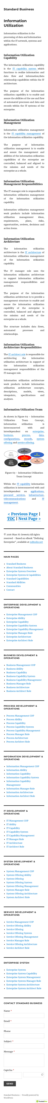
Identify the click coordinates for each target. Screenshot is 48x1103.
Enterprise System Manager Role (23, 981)
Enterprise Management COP (21, 614)
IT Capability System (17, 831)
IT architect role (16, 354)
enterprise (38, 431)
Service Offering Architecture (21, 944)
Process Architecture (17, 738)
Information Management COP (22, 766)
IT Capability (13, 828)
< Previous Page (23, 514)
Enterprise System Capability (21, 973)
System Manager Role (17, 890)
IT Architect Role (15, 846)
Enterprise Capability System (21, 625)
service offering (25, 442)
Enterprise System (16, 969)
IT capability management (26, 133)
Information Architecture (19, 792)
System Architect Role (18, 897)
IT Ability (11, 824)
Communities (13, 586)
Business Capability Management (24, 680)
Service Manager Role (17, 940)
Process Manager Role (18, 734)
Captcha (9, 1070)
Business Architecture (17, 687)
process (26, 435)
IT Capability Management (20, 835)
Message (9, 1051)
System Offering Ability (18, 875)
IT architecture (33, 252)
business (8, 435)
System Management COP (20, 871)
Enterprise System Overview (21, 571)
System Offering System (19, 882)
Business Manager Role (18, 683)
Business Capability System (20, 676)
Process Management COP (20, 715)
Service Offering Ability (18, 925)
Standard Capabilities (17, 578)
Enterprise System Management (23, 977)
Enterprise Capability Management (24, 629)
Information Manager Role (20, 788)
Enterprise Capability (17, 622)
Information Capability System (22, 777)
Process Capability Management (23, 730)
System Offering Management (22, 886)
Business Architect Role (18, 691)
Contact (10, 589)
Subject (8, 1041)
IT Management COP (17, 820)
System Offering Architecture (21, 893)
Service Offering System (19, 933)
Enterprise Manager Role (19, 633)
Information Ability (16, 770)
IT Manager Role (15, 839)
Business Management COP (20, 665)
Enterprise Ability (15, 618)
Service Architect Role (17, 948)
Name (8, 1011)
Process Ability (14, 719)
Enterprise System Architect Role (23, 988)
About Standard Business (19, 567)
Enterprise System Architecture (23, 984)
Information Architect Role (20, 796)
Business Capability (16, 672)
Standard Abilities (15, 582)
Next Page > (29, 518)
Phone (7, 1031)
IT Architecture (14, 843)
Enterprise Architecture (18, 636)
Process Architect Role (18, 741)
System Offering (15, 878)
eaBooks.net (36, 542)
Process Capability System (20, 727)
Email (8, 1021)
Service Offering (14, 929)
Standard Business (19, 9)
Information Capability (18, 773)
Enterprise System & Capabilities (23, 575)
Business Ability (14, 668)
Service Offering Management (22, 936)
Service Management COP (20, 922)
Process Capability (15, 723)
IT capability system (25, 68)
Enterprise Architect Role (19, 640)
